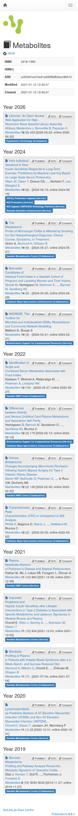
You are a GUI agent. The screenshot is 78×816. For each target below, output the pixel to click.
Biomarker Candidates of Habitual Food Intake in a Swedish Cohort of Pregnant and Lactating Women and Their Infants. (38, 274)
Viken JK (11, 181)
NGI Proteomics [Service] (19, 202)
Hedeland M (59, 524)
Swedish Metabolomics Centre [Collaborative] (30, 256)
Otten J (23, 622)
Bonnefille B (43, 128)
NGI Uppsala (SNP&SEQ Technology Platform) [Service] (35, 206)
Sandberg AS (18, 289)
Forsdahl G (12, 778)
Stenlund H (24, 243)
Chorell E (11, 725)
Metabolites (12, 132)
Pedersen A (13, 383)
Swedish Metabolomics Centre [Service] (27, 639)
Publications (59, 814)
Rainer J (39, 524)
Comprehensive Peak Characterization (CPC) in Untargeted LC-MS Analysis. (34, 513)
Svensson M (57, 622)
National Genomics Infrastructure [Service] (28, 210)
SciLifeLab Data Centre (18, 810)
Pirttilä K (10, 524)
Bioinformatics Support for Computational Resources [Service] (39, 343)
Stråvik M (11, 285)
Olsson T (11, 627)
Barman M (32, 425)
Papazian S (59, 128)
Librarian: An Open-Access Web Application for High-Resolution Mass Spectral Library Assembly (33, 120)
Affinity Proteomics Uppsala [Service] (26, 198)
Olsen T (23, 181)
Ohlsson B (40, 243)
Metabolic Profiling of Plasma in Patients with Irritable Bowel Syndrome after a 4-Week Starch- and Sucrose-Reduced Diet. (38, 657)
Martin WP (12, 478)
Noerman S (47, 285)
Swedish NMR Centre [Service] (22, 585)
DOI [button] (53, 116)
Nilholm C (27, 668)
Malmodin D (28, 478)
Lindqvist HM (30, 383)
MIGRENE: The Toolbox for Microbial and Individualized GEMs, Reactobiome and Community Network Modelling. (37, 320)
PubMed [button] (40, 161)
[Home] (5, 5)
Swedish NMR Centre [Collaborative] (25, 396)
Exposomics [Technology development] (26, 140)
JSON (10, 53)
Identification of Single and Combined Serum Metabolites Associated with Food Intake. (35, 369)
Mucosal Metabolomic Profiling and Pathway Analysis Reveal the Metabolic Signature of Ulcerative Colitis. (32, 764)
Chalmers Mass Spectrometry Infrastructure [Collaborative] (37, 301)
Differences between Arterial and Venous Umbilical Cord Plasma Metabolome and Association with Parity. (37, 414)
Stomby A (36, 622)
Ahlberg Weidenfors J (19, 128)
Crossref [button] (66, 116)
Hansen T (21, 774)
